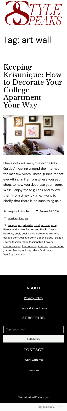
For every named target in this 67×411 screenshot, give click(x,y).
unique (26, 250)
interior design (11, 246)
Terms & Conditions (33, 308)
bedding (8, 233)
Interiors (12, 218)
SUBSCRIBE (33, 338)
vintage (20, 254)
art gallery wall (31, 225)
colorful (49, 237)
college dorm (11, 237)
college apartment (47, 233)
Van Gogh (9, 254)
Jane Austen (29, 246)
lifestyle (23, 218)
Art (20, 225)
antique (12, 225)
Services (33, 370)
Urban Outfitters (41, 250)
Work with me (33, 360)
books (25, 233)
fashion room (20, 242)
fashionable (36, 242)
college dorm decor (32, 237)
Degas (59, 237)
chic (32, 233)
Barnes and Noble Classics (42, 229)
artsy (54, 225)
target (8, 250)
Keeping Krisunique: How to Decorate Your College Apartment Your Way (32, 86)
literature (43, 246)
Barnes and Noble (14, 229)
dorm (7, 242)
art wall (45, 225)
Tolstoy (17, 250)
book (17, 233)
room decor (57, 246)
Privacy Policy (33, 298)
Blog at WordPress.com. (33, 397)
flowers (48, 242)
